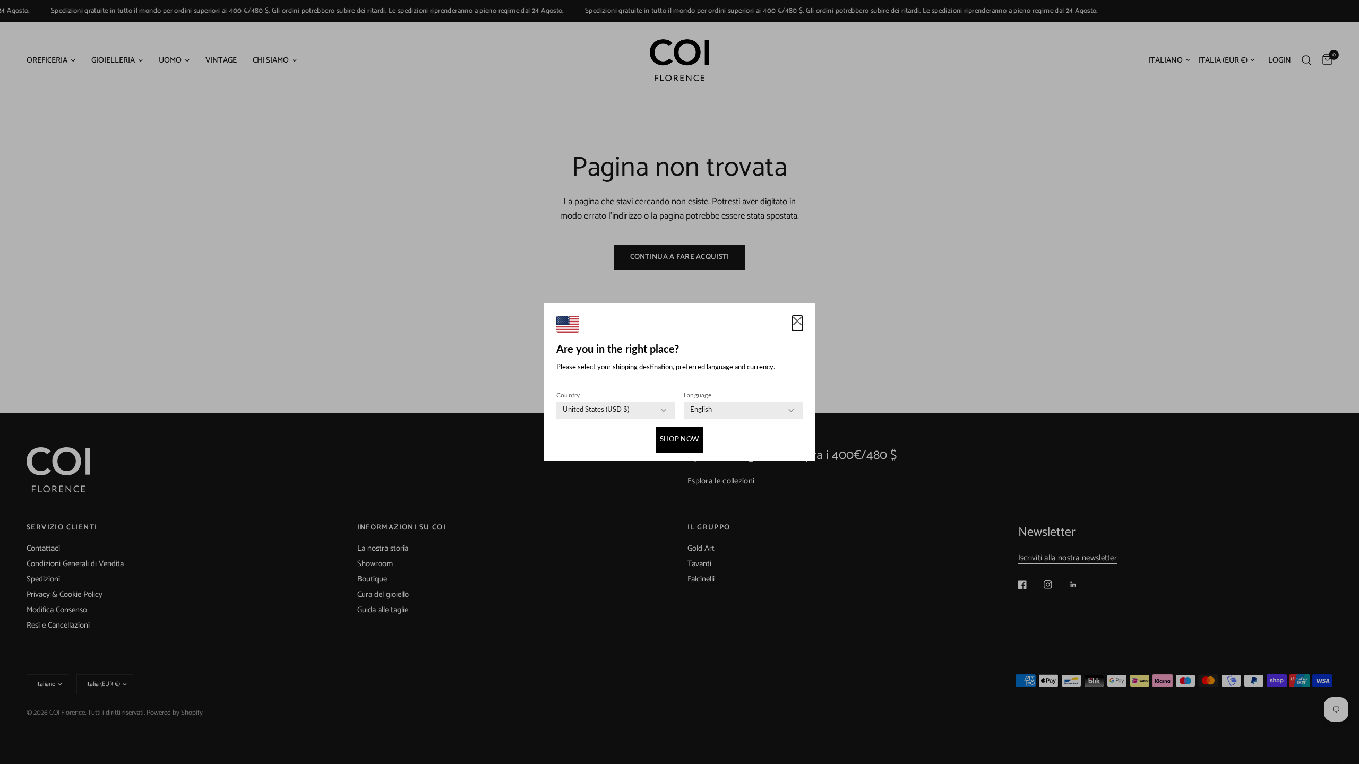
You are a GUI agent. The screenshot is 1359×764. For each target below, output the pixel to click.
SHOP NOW (679, 439)
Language (697, 395)
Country (568, 395)
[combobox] (596, 410)
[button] (797, 323)
